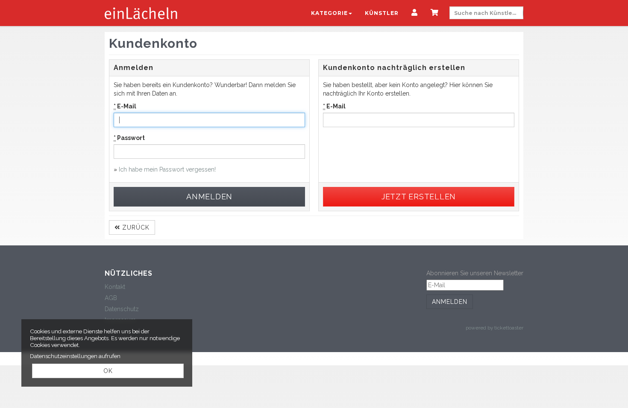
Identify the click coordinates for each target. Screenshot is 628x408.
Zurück (135, 227)
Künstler (382, 13)
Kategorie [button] (329, 13)
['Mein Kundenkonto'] (414, 13)
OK (108, 370)
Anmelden (449, 301)
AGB (111, 297)
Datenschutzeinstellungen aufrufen (75, 356)
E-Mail (125, 106)
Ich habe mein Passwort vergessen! (167, 169)
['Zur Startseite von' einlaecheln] (141, 12)
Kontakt (115, 286)
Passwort (129, 137)
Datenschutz (122, 309)
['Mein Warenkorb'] (434, 13)
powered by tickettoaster (494, 328)
